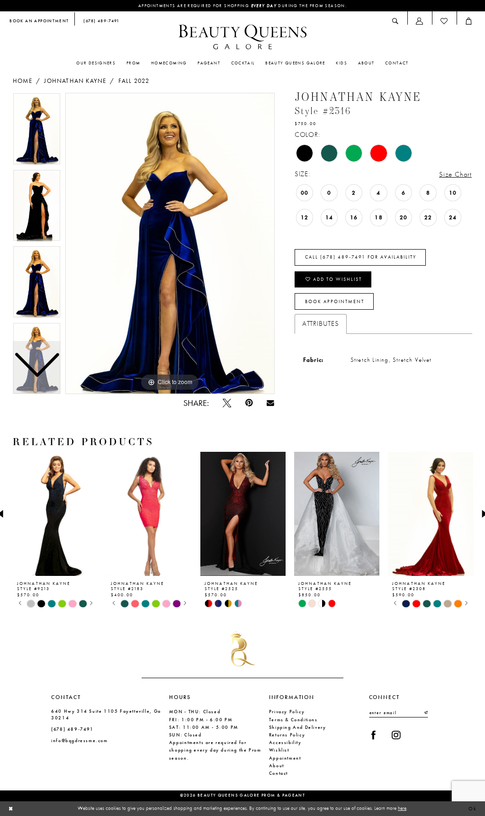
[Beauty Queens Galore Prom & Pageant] (242, 37)
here (402, 808)
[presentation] (55, 514)
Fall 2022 (134, 81)
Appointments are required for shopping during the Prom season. (242, 6)
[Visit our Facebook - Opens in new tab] (373, 735)
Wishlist (279, 750)
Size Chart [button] (455, 174)
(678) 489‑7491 (72, 729)
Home (22, 81)
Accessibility (285, 742)
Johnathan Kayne (75, 81)
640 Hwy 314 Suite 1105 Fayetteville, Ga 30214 (106, 714)
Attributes (320, 323)
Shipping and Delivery (297, 727)
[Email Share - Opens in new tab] (270, 403)
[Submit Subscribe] (425, 712)
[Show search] (395, 21)
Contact (278, 773)
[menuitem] (39, 21)
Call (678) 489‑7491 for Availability (360, 257)
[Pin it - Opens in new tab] (249, 403)
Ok (472, 808)
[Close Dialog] (11, 808)
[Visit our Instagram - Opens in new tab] (395, 735)
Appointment (285, 758)
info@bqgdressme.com (79, 740)
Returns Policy (287, 735)
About (276, 765)
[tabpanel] (170, 243)
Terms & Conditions (293, 720)
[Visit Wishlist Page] (444, 21)
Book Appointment (334, 302)
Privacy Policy (287, 711)
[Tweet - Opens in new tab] (226, 403)
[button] (419, 21)
